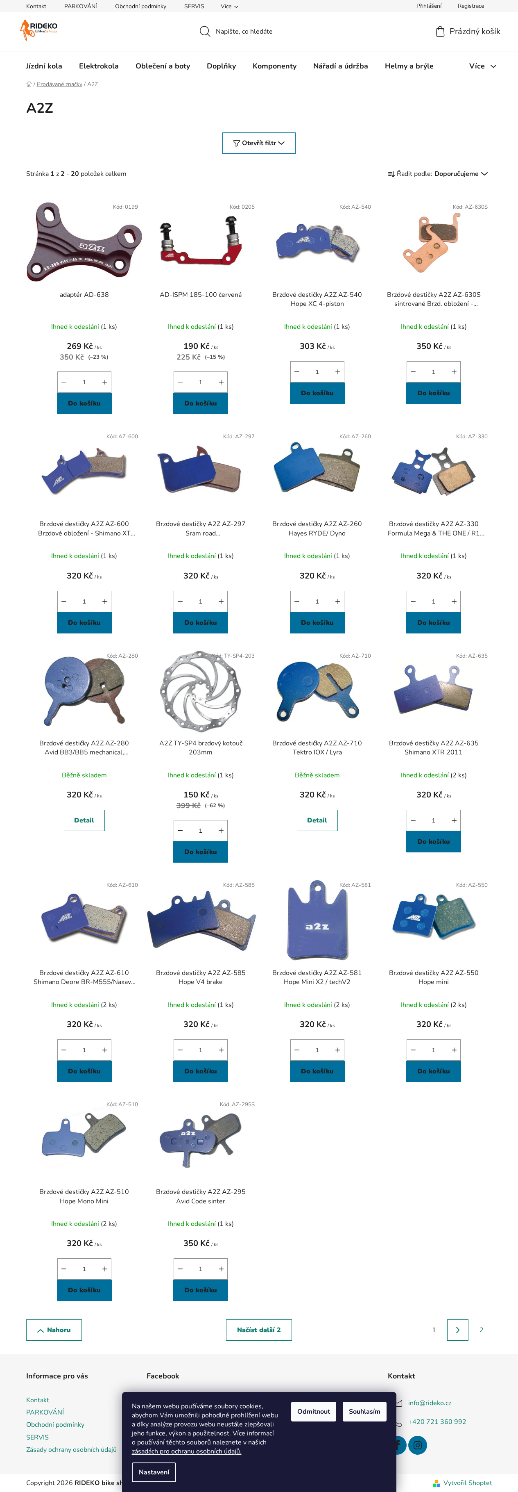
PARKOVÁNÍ (80, 6)
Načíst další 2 (259, 1330)
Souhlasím (364, 1411)
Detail (84, 820)
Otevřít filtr (259, 143)
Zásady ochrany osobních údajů (71, 1449)
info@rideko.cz (429, 1403)
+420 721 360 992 (437, 1421)
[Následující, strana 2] (457, 1330)
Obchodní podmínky (140, 6)
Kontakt (36, 6)
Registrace (471, 6)
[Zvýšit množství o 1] (105, 382)
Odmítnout (313, 1411)
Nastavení (154, 1472)
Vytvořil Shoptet (467, 1482)
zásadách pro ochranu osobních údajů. (187, 1451)
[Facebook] (397, 1445)
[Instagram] (417, 1445)
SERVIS (194, 6)
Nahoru (59, 1330)
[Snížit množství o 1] (64, 382)
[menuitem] (44, 66)
